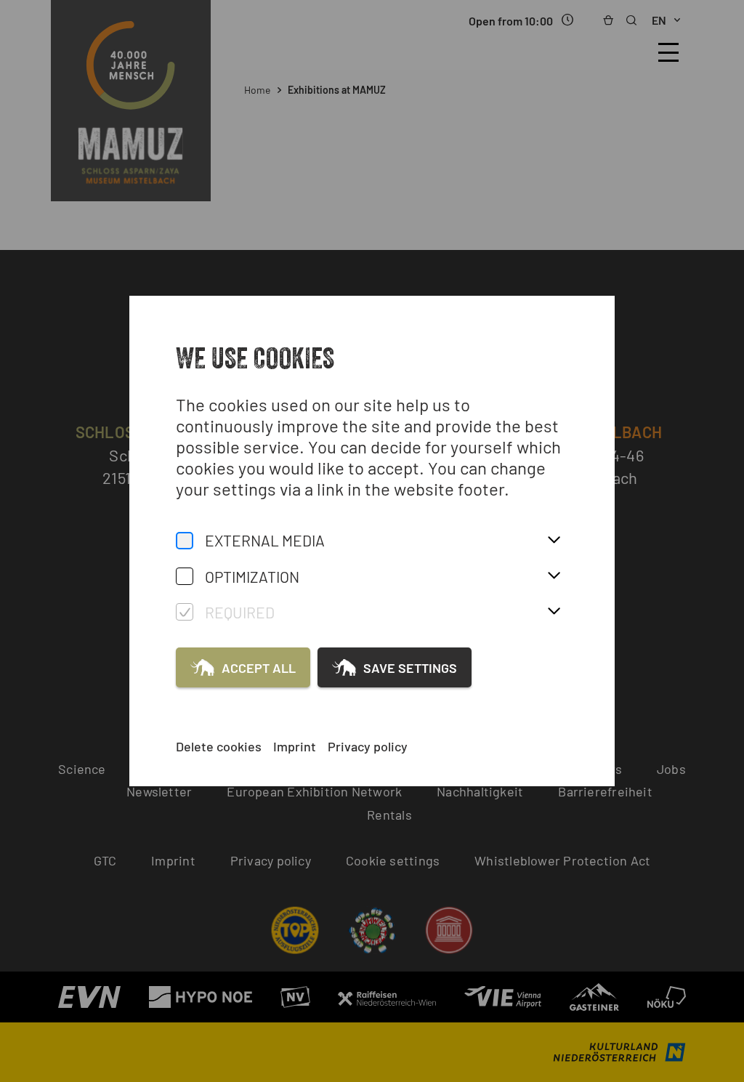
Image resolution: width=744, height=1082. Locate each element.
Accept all (259, 668)
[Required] (184, 612)
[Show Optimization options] (553, 576)
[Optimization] (184, 576)
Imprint (294, 746)
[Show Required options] (553, 611)
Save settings (410, 668)
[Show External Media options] (553, 540)
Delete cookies (219, 746)
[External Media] (184, 540)
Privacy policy (368, 746)
